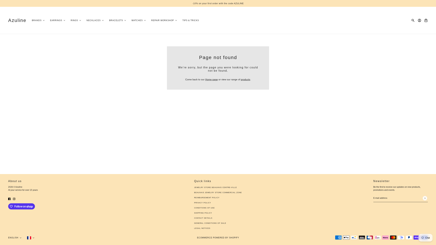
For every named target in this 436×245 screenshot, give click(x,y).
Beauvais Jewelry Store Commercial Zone (218, 192)
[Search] (413, 20)
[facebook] (9, 199)
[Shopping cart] (426, 20)
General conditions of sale (210, 223)
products (245, 79)
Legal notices (202, 228)
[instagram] (14, 199)
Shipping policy (203, 213)
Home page (211, 79)
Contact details (203, 218)
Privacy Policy (202, 203)
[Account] (419, 20)
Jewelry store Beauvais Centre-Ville (215, 187)
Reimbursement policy (207, 198)
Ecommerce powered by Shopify (218, 237)
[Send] (425, 198)
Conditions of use (204, 208)
